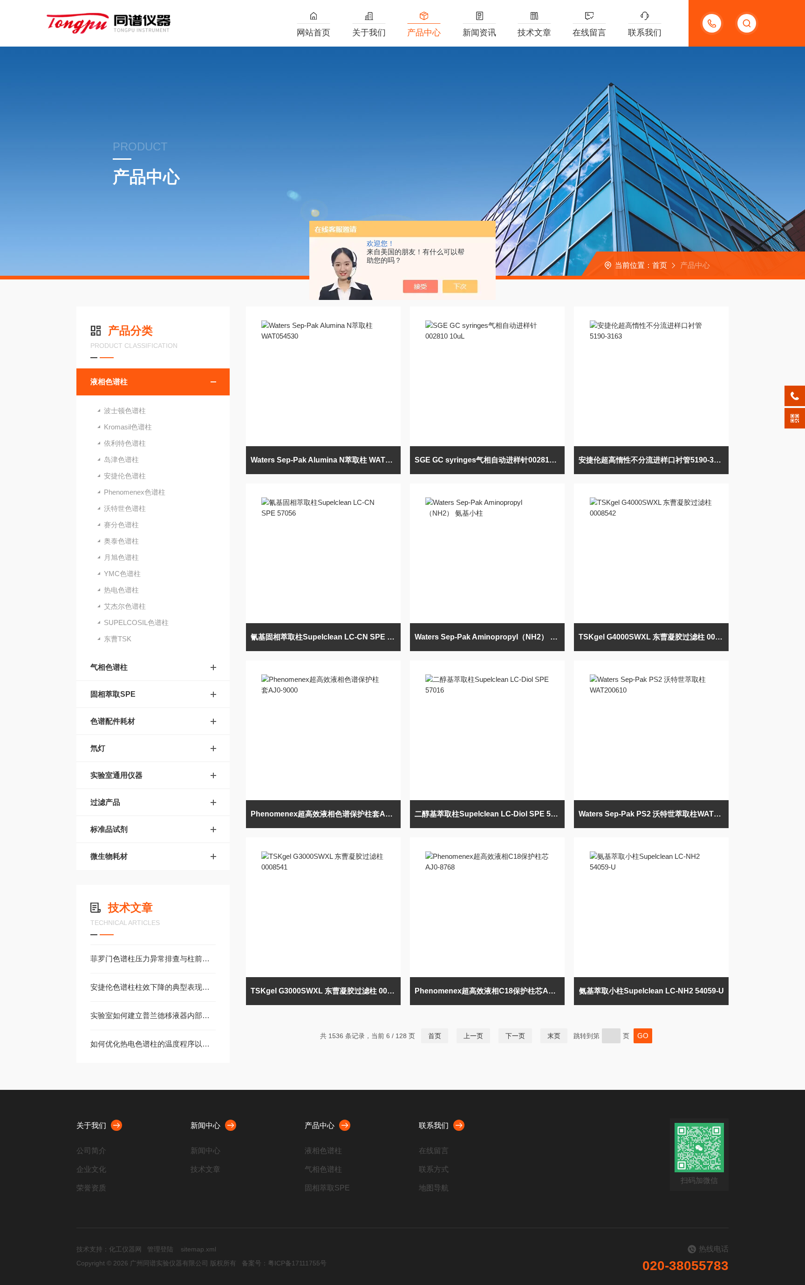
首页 (659, 265)
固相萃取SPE (113, 694)
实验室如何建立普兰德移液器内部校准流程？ (153, 1016)
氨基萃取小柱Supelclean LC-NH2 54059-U (651, 991)
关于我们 (369, 32)
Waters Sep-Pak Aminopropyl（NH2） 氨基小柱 (490, 637)
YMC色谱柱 (122, 574)
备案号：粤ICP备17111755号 (284, 1263)
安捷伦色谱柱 (125, 476)
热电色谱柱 (121, 590)
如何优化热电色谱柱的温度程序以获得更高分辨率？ (153, 1044)
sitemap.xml (198, 1249)
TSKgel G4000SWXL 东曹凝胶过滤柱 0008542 (654, 637)
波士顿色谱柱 (125, 411)
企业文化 (91, 1169)
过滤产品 (105, 802)
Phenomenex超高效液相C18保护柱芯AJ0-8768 (490, 991)
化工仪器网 (125, 1249)
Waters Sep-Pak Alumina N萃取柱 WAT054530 (326, 460)
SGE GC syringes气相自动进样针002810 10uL (490, 460)
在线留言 (589, 32)
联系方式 (434, 1169)
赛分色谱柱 (121, 525)
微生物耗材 (109, 856)
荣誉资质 (91, 1188)
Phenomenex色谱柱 (134, 492)
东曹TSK (117, 639)
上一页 (473, 1036)
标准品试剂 (109, 829)
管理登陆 (160, 1249)
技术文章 (534, 32)
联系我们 (645, 32)
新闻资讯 (479, 32)
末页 (553, 1036)
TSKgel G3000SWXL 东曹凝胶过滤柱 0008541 (326, 991)
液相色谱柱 (109, 382)
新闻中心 (205, 1125)
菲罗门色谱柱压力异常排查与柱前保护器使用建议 (153, 959)
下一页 (515, 1036)
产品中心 (424, 32)
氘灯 (97, 748)
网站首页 (313, 32)
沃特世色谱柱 (125, 508)
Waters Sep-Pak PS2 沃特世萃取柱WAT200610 (654, 814)
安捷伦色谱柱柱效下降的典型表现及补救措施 (153, 987)
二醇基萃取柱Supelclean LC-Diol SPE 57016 (490, 814)
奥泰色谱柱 (121, 541)
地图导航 (434, 1188)
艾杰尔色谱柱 (125, 606)
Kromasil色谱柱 (128, 427)
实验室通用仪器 (116, 775)
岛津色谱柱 (121, 459)
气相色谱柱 (109, 667)
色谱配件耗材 (112, 721)
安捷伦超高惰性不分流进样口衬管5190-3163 (652, 460)
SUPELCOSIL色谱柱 (136, 622)
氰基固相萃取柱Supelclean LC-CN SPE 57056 (326, 637)
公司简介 (91, 1151)
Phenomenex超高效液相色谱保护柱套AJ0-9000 (326, 814)
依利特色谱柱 (125, 443)
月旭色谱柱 (121, 557)
